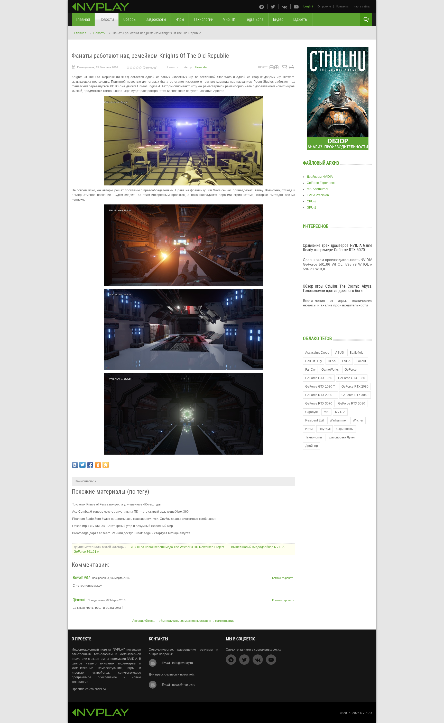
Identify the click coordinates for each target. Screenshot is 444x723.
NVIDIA (340, 412)
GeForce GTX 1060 (318, 378)
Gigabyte (311, 412)
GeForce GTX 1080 (351, 378)
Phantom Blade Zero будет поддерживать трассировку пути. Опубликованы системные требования (144, 519)
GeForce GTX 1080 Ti (320, 386)
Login (307, 6)
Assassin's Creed (317, 352)
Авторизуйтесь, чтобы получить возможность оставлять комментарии (183, 621)
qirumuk (79, 599)
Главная (80, 33)
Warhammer (338, 420)
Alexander (201, 67)
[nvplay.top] (101, 7)
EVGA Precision (318, 195)
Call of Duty (313, 361)
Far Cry (310, 369)
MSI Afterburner (317, 189)
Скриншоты (345, 429)
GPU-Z (311, 207)
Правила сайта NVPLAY (89, 689)
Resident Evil (314, 420)
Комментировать (283, 577)
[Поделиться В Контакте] (75, 465)
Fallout (361, 361)
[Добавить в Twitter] (82, 465)
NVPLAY (366, 713)
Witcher (358, 420)
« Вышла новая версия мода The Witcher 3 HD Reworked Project (178, 547)
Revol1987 (81, 577)
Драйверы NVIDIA (320, 177)
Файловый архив (321, 163)
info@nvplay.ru (182, 663)
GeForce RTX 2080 (354, 386)
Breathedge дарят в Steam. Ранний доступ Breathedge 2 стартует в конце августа (131, 533)
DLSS (332, 361)
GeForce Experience (321, 183)
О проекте (324, 6)
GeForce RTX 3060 (354, 395)
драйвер (311, 446)
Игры (309, 429)
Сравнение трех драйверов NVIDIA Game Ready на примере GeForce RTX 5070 (337, 247)
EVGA (346, 361)
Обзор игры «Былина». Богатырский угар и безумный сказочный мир (122, 526)
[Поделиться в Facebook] (90, 465)
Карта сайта (361, 6)
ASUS (339, 352)
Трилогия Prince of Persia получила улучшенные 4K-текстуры (116, 504)
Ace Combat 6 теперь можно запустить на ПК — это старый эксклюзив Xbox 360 (130, 511)
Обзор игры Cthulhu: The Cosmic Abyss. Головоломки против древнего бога (337, 288)
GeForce (351, 369)
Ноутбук (324, 429)
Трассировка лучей (342, 437)
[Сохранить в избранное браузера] (106, 465)
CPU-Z (311, 201)
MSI (326, 412)
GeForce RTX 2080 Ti (320, 395)
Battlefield (357, 352)
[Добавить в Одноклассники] (98, 465)
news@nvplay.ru (183, 685)
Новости (99, 33)
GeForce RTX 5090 (351, 403)
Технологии (313, 437)
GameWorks (330, 369)
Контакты (342, 6)
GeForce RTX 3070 (318, 403)
